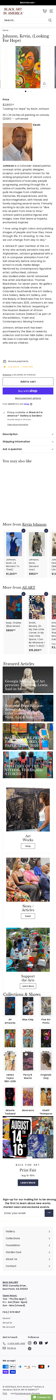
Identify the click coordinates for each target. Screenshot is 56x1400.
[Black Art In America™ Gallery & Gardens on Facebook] (35, 1343)
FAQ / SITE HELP (11, 1312)
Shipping (7, 375)
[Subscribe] (49, 1213)
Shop (28, 846)
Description (10, 434)
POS (5, 1393)
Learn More (28, 986)
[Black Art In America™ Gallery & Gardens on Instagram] (29, 1343)
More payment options (28, 398)
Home (5, 30)
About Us (7, 1322)
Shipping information (16, 441)
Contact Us (43, 1397)
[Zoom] (44, 84)
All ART (28, 587)
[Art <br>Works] (28, 809)
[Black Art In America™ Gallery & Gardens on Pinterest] (29, 1348)
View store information (17, 424)
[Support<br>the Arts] (28, 950)
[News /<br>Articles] (28, 880)
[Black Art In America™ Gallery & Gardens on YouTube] (40, 1343)
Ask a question (12, 449)
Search (6, 1318)
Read (28, 916)
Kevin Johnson (34, 524)
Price (6, 99)
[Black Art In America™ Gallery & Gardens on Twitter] (46, 1343)
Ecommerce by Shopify (27, 1393)
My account (9, 1326)
